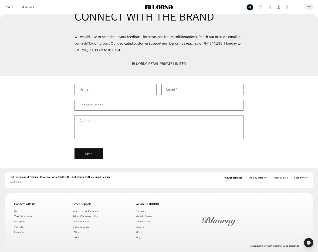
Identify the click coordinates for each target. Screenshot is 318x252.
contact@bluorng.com (91, 43)
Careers (140, 227)
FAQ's (75, 232)
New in (9, 7)
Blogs (139, 237)
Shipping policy (80, 227)
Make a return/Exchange (85, 211)
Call (16, 211)
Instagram (19, 221)
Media (139, 232)
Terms (75, 237)
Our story (141, 211)
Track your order (81, 221)
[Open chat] (308, 242)
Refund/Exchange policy (85, 216)
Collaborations (143, 221)
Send (88, 153)
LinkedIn (19, 232)
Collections (27, 7)
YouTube (19, 227)
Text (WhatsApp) (23, 216)
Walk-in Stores (144, 216)
